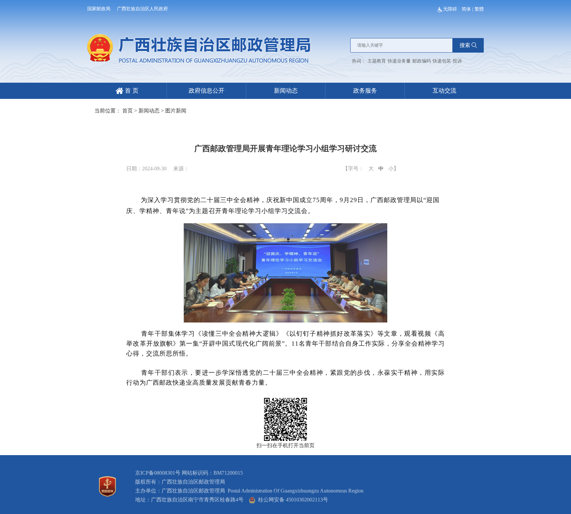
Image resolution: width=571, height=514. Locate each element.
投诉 (457, 61)
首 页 (130, 90)
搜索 (465, 45)
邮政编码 (421, 61)
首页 (127, 110)
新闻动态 (286, 90)
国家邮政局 (98, 8)
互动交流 (444, 90)
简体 (466, 9)
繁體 (479, 9)
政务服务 (365, 90)
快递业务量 (399, 61)
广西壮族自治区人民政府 (142, 8)
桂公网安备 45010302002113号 (291, 499)
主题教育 (376, 61)
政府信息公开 (206, 90)
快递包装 (442, 61)
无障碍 (450, 9)
